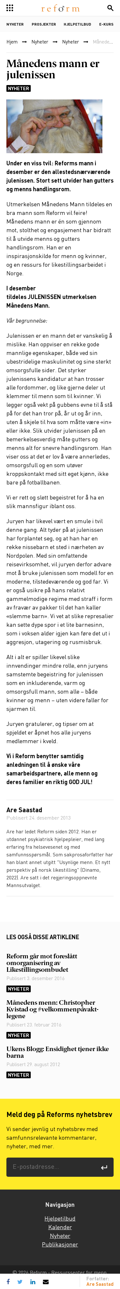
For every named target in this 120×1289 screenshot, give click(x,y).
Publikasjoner (60, 1244)
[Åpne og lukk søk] (110, 8)
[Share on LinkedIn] (32, 1281)
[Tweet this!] (20, 1281)
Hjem (12, 42)
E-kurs (106, 25)
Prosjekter (44, 25)
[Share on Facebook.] (9, 1281)
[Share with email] (46, 1281)
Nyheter (15, 25)
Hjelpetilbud (77, 25)
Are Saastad (24, 810)
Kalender (60, 1227)
